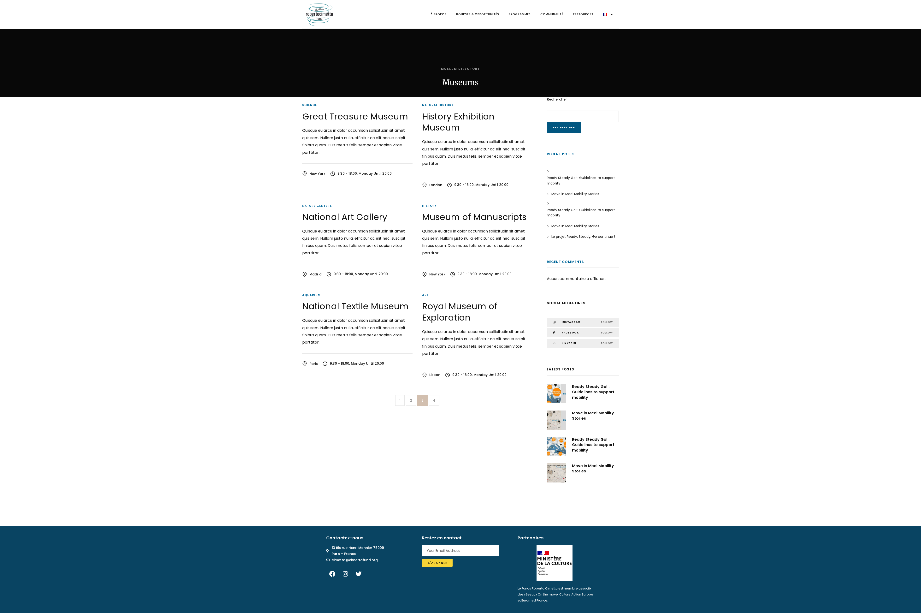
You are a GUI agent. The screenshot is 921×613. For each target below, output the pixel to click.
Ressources (583, 14)
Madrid (315, 274)
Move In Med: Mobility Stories (575, 226)
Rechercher (557, 99)
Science (309, 105)
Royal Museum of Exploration (459, 312)
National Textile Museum (355, 306)
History (429, 206)
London (435, 185)
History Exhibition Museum (458, 122)
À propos (439, 14)
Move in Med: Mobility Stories (575, 193)
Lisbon (434, 374)
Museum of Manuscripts (474, 217)
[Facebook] (332, 574)
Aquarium (311, 295)
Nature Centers (317, 206)
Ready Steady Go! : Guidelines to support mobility (581, 180)
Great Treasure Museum (355, 116)
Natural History (438, 105)
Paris (313, 363)
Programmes (520, 14)
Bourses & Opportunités (477, 14)
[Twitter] (359, 574)
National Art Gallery (344, 217)
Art (425, 295)
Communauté (551, 14)
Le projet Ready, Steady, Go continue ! (583, 236)
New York (317, 173)
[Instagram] (345, 574)
